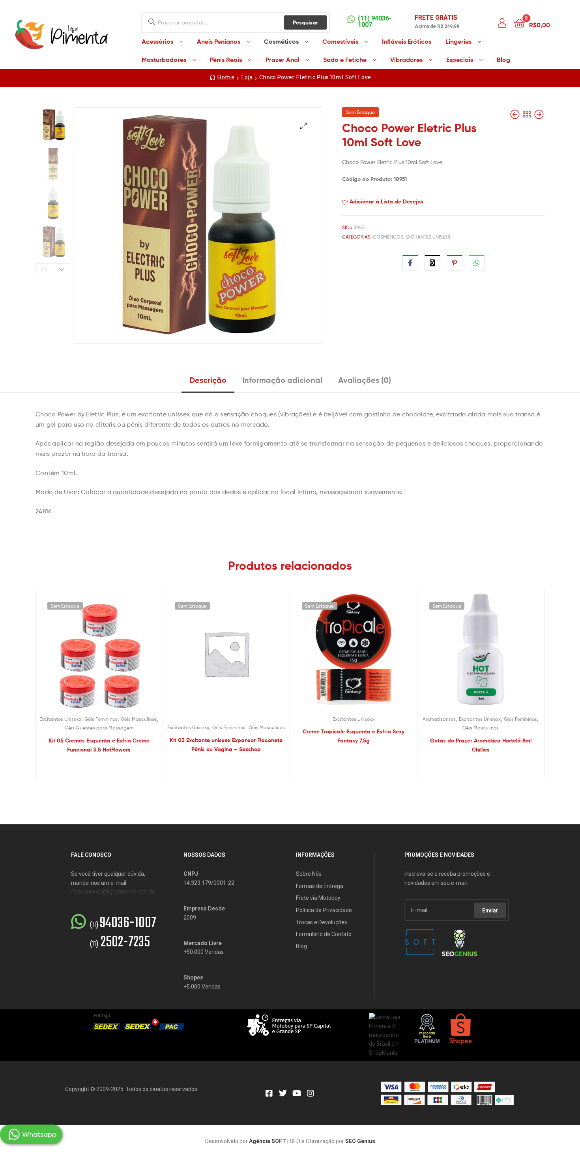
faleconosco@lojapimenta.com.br (113, 891)
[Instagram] (310, 1093)
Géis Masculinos (139, 719)
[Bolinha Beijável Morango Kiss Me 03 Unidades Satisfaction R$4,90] (515, 114)
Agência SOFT (267, 1141)
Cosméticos (388, 237)
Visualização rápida (108, 655)
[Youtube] (297, 1093)
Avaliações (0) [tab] (364, 380)
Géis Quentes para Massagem (99, 728)
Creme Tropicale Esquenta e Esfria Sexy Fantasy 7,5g (353, 736)
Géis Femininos (101, 719)
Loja (247, 77)
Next (62, 269)
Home (225, 77)
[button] (303, 126)
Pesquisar (305, 22)
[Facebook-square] (269, 1093)
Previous (44, 269)
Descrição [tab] (207, 380)
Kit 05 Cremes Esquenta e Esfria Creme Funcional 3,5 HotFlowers (99, 745)
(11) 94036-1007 (374, 21)
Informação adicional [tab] (282, 380)
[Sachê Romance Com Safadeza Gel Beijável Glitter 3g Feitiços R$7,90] (538, 114)
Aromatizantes (439, 719)
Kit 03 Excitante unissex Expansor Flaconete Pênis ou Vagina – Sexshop (226, 745)
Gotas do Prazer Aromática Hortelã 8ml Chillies (480, 745)
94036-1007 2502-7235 (123, 933)
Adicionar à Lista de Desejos (386, 201)
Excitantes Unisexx (428, 237)
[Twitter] (283, 1093)
